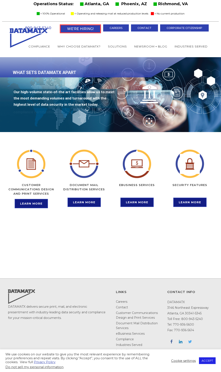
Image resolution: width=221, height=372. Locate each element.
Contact (144, 28)
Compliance (125, 339)
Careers (116, 28)
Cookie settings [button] (183, 361)
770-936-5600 (183, 324)
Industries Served (129, 345)
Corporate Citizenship (184, 28)
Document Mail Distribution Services (137, 325)
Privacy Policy (44, 362)
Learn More (31, 203)
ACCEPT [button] (207, 360)
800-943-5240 (192, 319)
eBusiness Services (130, 334)
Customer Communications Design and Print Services (137, 315)
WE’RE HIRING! (80, 29)
